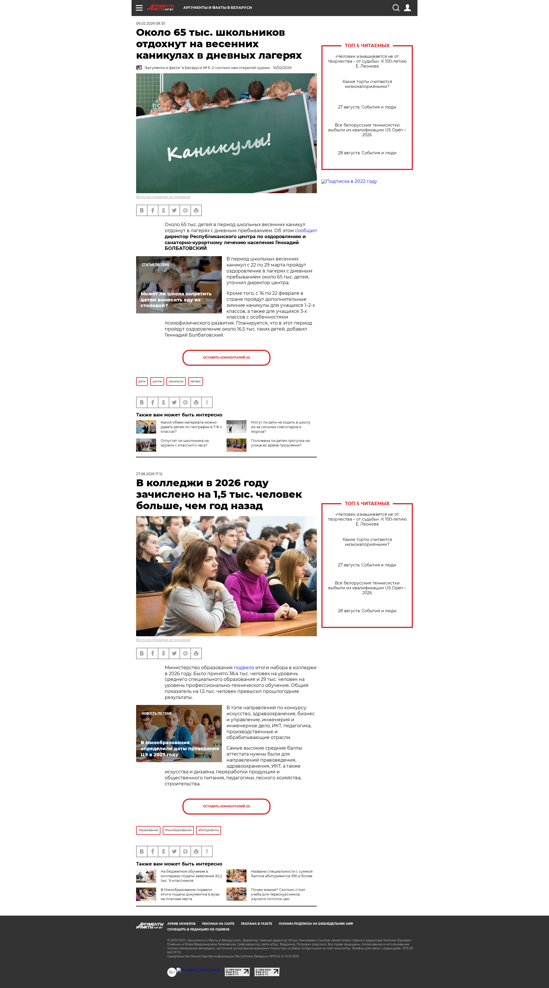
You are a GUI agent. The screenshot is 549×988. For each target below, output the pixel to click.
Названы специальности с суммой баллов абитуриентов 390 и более (282, 873)
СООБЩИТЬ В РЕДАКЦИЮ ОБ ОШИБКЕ (198, 929)
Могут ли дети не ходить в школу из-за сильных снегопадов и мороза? (281, 427)
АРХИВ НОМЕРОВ (181, 924)
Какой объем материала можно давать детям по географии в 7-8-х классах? (191, 427)
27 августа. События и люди (367, 107)
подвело (244, 667)
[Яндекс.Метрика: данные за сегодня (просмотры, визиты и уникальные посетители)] (198, 970)
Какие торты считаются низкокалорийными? (367, 84)
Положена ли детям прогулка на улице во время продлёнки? (280, 442)
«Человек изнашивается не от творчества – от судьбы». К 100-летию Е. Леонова (367, 61)
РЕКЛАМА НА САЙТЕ (218, 924)
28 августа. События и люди (367, 153)
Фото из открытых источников (163, 197)
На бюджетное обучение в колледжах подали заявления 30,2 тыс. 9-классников (191, 876)
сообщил (306, 230)
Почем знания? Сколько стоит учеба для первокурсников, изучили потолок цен (278, 894)
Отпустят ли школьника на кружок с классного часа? (185, 442)
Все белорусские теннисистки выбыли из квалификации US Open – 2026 (367, 130)
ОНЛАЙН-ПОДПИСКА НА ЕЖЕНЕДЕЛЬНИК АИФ (316, 924)
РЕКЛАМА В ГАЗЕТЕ (256, 924)
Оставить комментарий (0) (226, 357)
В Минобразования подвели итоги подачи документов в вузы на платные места (190, 894)
